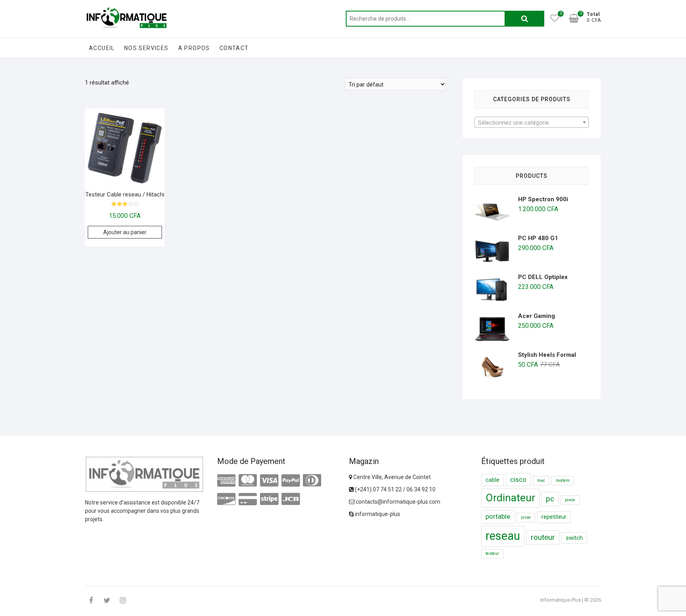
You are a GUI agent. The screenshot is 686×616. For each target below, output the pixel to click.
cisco (518, 479)
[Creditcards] (248, 499)
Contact (234, 48)
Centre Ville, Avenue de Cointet (391, 477)
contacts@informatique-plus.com (397, 502)
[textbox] (531, 122)
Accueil (102, 48)
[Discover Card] (226, 499)
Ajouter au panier (124, 232)
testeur (492, 553)
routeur (543, 537)
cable (492, 480)
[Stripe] (269, 499)
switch (574, 538)
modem (563, 480)
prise (526, 517)
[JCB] (290, 499)
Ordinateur (510, 498)
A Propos (194, 48)
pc (550, 498)
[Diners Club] (312, 480)
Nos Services (146, 48)
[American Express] (226, 480)
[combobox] (531, 122)
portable (498, 516)
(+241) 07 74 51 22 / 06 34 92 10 (394, 489)
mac (541, 480)
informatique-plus (377, 514)
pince (570, 499)
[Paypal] (290, 480)
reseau (503, 536)
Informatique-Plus (560, 600)
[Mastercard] (248, 480)
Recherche (524, 19)
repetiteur (554, 517)
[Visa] (269, 480)
